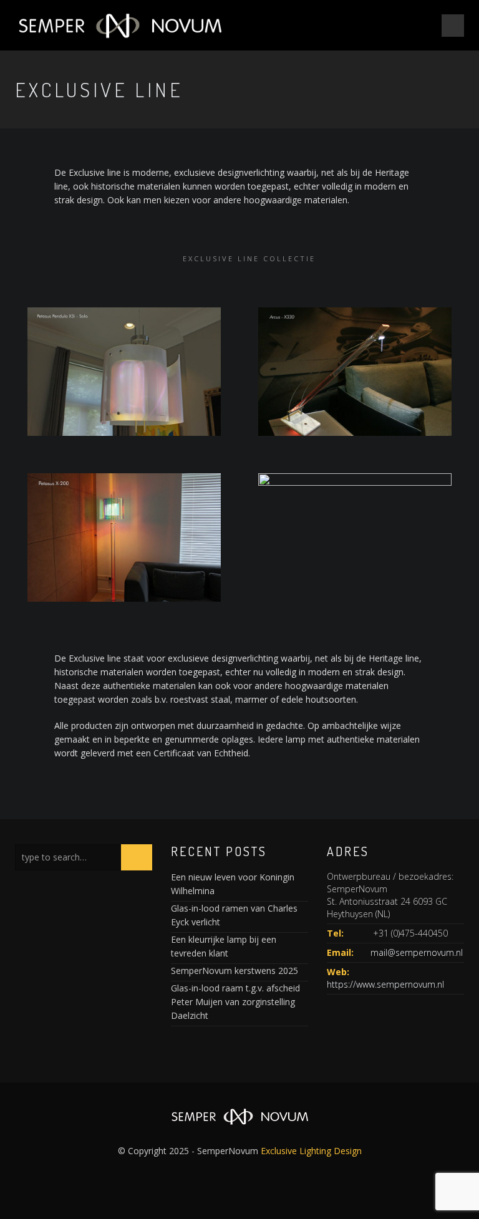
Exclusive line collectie (249, 258)
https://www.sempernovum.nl (385, 984)
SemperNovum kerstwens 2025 (234, 970)
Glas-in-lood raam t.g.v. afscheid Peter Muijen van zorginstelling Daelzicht (235, 1001)
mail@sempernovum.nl (416, 952)
